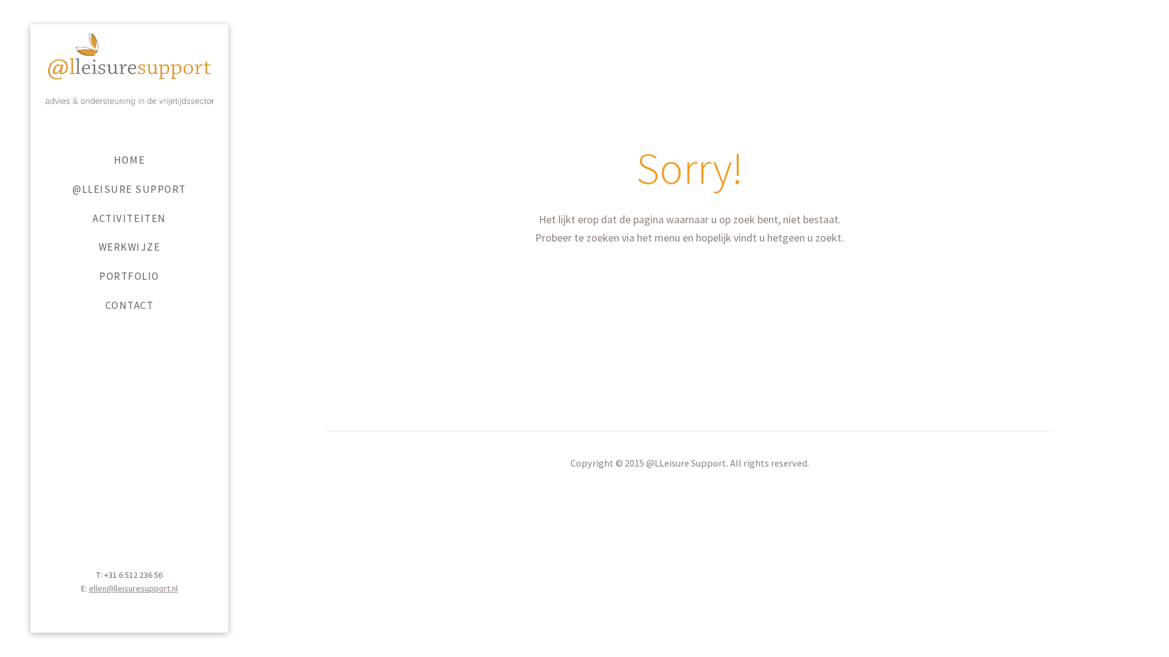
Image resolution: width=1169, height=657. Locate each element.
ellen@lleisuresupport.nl (133, 588)
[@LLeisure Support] (129, 85)
